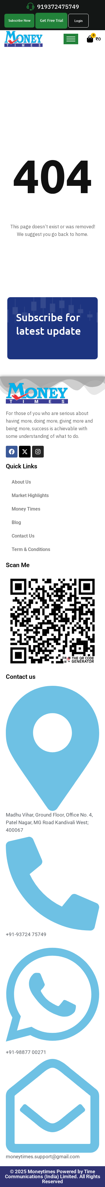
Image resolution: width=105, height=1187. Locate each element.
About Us (21, 482)
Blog (16, 522)
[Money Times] (23, 38)
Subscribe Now (19, 20)
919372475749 (58, 7)
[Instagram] (38, 452)
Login (78, 20)
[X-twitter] (25, 452)
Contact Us (23, 536)
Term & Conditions (31, 549)
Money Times (26, 509)
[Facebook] (12, 452)
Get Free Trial (51, 20)
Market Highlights (30, 495)
